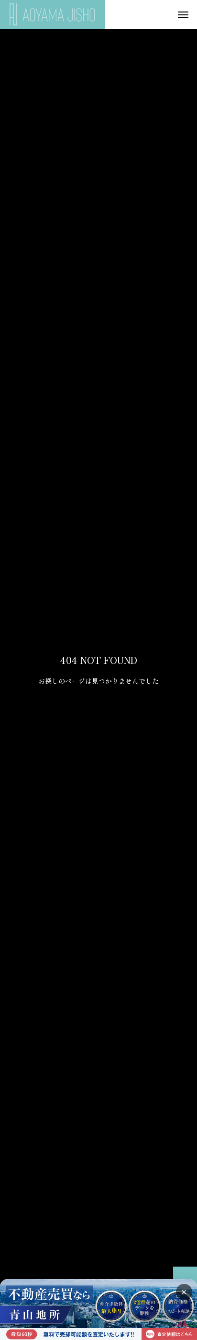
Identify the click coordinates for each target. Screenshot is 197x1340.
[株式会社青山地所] (52, 14)
